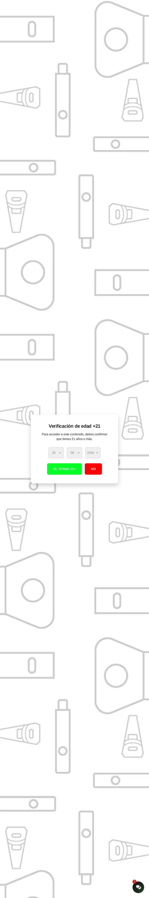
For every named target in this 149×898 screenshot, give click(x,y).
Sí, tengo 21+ (64, 469)
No (93, 469)
